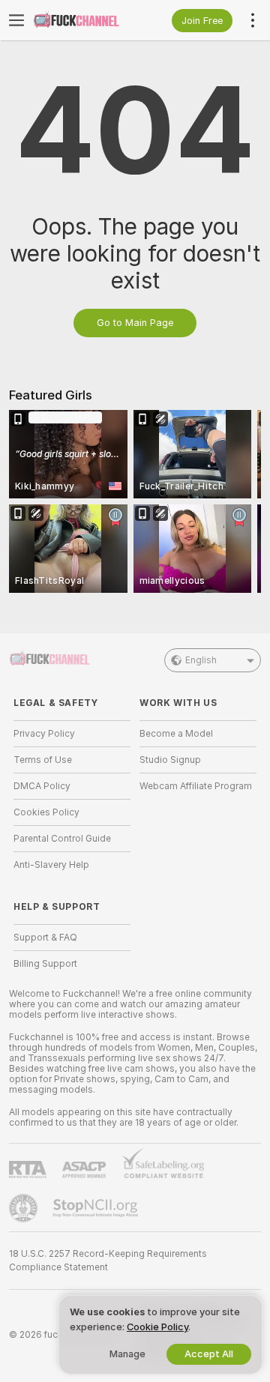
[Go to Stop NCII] (96, 1208)
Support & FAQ (45, 937)
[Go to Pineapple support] (24, 1208)
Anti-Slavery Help (51, 865)
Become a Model (176, 733)
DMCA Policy (42, 786)
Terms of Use (43, 760)
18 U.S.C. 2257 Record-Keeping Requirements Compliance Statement (108, 1261)
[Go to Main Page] (84, 20)
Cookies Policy (47, 812)
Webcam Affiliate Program (196, 786)
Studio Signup (170, 760)
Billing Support (45, 964)
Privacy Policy (44, 733)
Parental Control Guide (62, 838)
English (201, 660)
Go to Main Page (135, 322)
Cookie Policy (157, 1327)
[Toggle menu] (16, 20)
